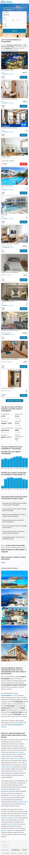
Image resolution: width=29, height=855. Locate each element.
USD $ (24, 849)
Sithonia (3, 562)
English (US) (16, 849)
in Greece (9, 695)
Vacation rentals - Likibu (7, 1)
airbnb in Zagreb (6, 830)
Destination (6, 12)
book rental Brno (12, 824)
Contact (25, 853)
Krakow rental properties (17, 758)
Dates (4, 18)
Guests (4, 24)
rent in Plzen (12, 795)
